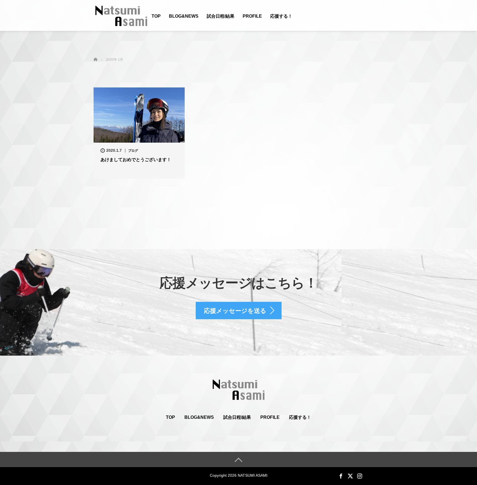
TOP (156, 16)
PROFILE (252, 16)
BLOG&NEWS (183, 16)
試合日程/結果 (220, 16)
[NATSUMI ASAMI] (121, 15)
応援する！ (281, 16)
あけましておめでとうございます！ (135, 159)
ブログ (133, 151)
